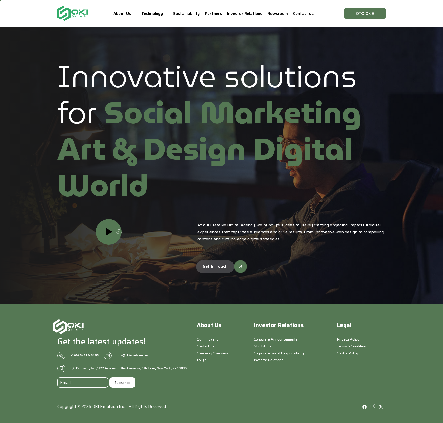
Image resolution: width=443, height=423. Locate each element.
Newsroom (277, 13)
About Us (122, 13)
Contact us (303, 13)
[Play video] (109, 232)
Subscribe (122, 382)
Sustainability (186, 13)
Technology (152, 13)
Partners (213, 13)
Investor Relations (244, 13)
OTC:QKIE (365, 13)
